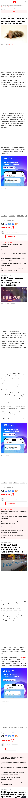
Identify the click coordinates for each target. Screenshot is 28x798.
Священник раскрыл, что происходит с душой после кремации (13, 264)
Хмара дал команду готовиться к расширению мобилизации (13, 512)
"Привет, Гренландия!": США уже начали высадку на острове (12, 778)
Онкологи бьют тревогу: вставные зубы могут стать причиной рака (13, 254)
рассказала (21, 657)
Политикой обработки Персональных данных (10, 6)
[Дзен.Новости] (2, 223)
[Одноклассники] (16, 223)
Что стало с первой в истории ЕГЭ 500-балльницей (11, 245)
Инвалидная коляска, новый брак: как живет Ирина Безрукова (13, 763)
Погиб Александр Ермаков (8, 250)
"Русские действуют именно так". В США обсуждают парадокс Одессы (12, 269)
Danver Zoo (11, 44)
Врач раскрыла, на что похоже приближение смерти (13, 536)
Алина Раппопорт (6, 188)
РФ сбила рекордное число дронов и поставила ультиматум (14, 517)
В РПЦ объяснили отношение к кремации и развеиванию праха (12, 259)
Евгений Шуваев (6, 455)
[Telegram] (9, 223)
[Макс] (6, 223)
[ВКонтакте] (12, 223)
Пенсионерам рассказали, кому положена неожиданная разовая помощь (12, 773)
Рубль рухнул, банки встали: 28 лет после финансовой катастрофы (12, 522)
